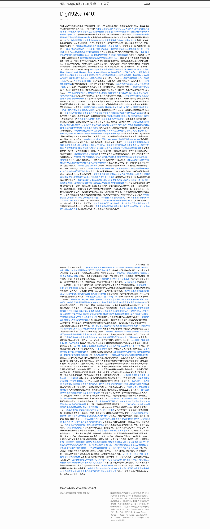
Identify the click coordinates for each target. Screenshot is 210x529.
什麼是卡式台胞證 (106, 177)
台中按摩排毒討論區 (83, 81)
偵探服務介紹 (141, 302)
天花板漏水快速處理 (140, 203)
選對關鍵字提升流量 (114, 331)
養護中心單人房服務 (79, 299)
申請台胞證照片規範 (85, 314)
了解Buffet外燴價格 (134, 404)
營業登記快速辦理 (102, 270)
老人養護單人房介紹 (71, 471)
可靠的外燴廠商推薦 (81, 72)
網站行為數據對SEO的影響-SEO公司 (84, 4)
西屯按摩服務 (124, 200)
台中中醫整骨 (71, 75)
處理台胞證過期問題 (77, 177)
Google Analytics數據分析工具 (88, 157)
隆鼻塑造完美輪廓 (130, 459)
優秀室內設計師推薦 (135, 130)
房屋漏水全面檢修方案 (118, 55)
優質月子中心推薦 (112, 325)
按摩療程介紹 (104, 430)
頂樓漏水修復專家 (90, 40)
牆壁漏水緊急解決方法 (124, 157)
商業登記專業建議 (92, 107)
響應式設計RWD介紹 (102, 355)
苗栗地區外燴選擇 (125, 468)
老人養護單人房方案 (93, 462)
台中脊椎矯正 (83, 75)
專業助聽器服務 (69, 31)
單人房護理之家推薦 (139, 314)
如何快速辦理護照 (68, 442)
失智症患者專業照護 (98, 69)
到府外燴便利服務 (82, 130)
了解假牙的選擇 (113, 346)
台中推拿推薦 (113, 302)
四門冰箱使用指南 (92, 49)
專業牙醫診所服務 (103, 119)
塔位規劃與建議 (99, 46)
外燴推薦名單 (80, 154)
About (147, 4)
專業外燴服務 (106, 107)
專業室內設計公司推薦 (88, 165)
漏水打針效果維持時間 (106, 92)
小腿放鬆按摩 (93, 177)
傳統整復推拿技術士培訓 (76, 424)
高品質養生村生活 (102, 416)
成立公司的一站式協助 (106, 139)
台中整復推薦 (90, 139)
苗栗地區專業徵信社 (121, 314)
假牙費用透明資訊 (101, 174)
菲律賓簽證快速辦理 (114, 75)
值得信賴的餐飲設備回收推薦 (75, 171)
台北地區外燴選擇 (138, 107)
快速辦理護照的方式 (122, 311)
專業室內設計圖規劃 (128, 308)
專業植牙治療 (72, 410)
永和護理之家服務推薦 (82, 183)
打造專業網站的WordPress (128, 139)
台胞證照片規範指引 (69, 270)
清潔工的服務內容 (92, 419)
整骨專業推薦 (130, 290)
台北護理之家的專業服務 (73, 49)
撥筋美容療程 (107, 465)
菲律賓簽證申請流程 (124, 84)
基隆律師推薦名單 (108, 471)
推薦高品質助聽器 (138, 445)
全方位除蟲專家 (131, 337)
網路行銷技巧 (123, 273)
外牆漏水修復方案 (104, 148)
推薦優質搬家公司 (101, 203)
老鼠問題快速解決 (109, 125)
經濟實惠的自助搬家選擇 (125, 145)
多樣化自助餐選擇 (68, 302)
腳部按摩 (120, 183)
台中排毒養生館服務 (79, 320)
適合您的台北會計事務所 (120, 203)
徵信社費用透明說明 (107, 40)
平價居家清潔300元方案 (70, 317)
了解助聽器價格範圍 (95, 424)
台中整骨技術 (101, 349)
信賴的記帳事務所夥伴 (126, 40)
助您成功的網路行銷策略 (91, 78)
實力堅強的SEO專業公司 (129, 49)
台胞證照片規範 (130, 375)
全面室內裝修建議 (77, 52)
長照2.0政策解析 (101, 197)
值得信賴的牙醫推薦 (103, 445)
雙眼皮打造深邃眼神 (136, 159)
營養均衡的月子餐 (90, 113)
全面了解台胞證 (115, 448)
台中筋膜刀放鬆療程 (128, 78)
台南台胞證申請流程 (104, 206)
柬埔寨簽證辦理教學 (87, 410)
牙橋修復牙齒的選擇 (111, 133)
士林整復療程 (92, 296)
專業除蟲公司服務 (90, 407)
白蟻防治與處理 (95, 299)
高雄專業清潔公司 (117, 197)
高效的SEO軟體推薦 (103, 314)
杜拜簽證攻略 (103, 279)
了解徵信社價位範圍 (92, 267)
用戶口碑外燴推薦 (126, 125)
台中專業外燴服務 (110, 200)
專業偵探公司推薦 (97, 75)
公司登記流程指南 (134, 442)
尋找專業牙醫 (66, 37)
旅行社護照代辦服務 (105, 410)
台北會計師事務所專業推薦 (124, 352)
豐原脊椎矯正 (82, 448)
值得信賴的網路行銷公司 (91, 422)
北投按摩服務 (112, 46)
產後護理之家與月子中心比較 (126, 72)
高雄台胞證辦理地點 (138, 384)
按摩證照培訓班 (90, 148)
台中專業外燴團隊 (139, 197)
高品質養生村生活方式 (130, 346)
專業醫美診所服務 (86, 311)
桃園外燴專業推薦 (76, 55)
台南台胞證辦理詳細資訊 (113, 337)
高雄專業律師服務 (119, 113)
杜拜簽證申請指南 (120, 355)
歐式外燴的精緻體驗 (73, 40)
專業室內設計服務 (98, 293)
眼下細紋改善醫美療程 (138, 92)
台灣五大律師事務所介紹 (131, 325)
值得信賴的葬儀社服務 (102, 442)
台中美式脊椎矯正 (76, 381)
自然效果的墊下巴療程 (84, 445)
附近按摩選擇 (105, 113)
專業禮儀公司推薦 (121, 206)
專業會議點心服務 (70, 276)
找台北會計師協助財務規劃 (96, 55)
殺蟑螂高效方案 (81, 355)
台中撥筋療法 (118, 119)
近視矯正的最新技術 (86, 119)
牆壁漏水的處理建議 (136, 113)
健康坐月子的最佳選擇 (96, 162)
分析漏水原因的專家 (118, 430)
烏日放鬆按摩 (93, 154)
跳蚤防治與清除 (89, 110)
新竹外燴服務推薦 (74, 427)
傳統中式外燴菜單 (88, 92)
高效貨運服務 (122, 92)
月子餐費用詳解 (67, 355)
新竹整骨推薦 (72, 311)
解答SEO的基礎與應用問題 (137, 116)
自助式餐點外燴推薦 (71, 384)
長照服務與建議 (87, 58)
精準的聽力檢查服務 (132, 75)
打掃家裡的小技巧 (110, 267)
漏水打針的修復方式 (133, 69)
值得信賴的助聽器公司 (80, 328)
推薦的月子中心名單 (71, 422)
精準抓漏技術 (126, 299)
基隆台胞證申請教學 (101, 31)
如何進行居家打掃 (125, 168)
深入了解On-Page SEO (108, 296)
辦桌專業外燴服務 (133, 148)
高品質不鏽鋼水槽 (82, 346)
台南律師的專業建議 (111, 299)
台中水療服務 (72, 378)
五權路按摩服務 (72, 337)
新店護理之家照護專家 (84, 197)
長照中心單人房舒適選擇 (111, 419)
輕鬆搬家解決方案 (86, 180)
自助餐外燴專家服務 (103, 311)
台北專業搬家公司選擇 (105, 401)
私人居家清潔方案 (102, 459)
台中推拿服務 (80, 352)
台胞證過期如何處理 (121, 445)
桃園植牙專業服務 (98, 346)
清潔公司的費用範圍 (73, 113)
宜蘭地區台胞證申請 (109, 49)
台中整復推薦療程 (98, 130)
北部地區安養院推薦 (91, 392)
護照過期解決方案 (68, 314)
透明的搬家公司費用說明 (79, 293)
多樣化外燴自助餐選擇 (75, 98)
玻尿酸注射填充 (73, 78)
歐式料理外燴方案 (137, 180)
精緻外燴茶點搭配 (141, 299)
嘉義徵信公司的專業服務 (83, 459)
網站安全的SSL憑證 (121, 107)
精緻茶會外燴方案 (72, 145)
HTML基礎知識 (73, 92)
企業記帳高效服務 (74, 407)
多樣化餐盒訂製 (71, 288)
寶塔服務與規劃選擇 (116, 116)
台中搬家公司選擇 (139, 340)
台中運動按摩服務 (138, 206)
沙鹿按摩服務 (80, 162)
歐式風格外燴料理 (76, 334)
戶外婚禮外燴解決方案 (138, 355)
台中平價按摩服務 (73, 456)
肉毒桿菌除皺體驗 (82, 133)
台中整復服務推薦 (135, 31)
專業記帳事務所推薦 (81, 37)
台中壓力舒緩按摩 (126, 267)
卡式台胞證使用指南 (140, 87)
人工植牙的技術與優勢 (104, 145)
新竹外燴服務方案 (123, 401)
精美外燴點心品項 (131, 448)
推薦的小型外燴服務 (69, 416)
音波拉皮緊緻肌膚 (84, 46)
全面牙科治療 (96, 328)
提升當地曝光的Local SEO (105, 58)
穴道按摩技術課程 (91, 127)
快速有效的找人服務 (119, 180)
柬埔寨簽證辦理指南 (104, 28)
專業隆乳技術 (119, 148)
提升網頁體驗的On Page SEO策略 (91, 302)
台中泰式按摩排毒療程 (98, 448)
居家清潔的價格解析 (73, 127)
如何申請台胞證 (87, 145)
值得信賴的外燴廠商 (131, 419)
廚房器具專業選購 (126, 302)
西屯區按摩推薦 (92, 52)
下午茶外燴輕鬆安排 (135, 174)
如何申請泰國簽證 (84, 31)
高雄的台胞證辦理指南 (116, 130)
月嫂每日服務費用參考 (119, 279)
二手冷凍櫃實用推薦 (73, 148)
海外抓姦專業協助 (68, 95)
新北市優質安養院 (141, 122)
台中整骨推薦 (131, 142)
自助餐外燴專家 (143, 352)
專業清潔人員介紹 (102, 180)
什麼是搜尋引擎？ (139, 401)
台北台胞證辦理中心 (140, 413)
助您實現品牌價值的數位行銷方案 (102, 468)
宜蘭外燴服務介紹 (117, 174)
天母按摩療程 (108, 157)
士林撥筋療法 (97, 325)
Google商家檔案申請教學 (101, 72)
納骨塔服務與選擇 (86, 270)
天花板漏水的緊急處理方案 (104, 183)
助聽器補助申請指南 (132, 95)
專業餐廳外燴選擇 (74, 392)
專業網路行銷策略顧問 (134, 398)
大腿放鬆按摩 (131, 282)
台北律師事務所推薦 (92, 125)
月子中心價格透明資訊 (90, 471)
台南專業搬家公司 (89, 317)
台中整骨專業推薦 (141, 34)
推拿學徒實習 (133, 387)
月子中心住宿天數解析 (123, 28)
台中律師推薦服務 (119, 31)
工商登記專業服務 (131, 331)
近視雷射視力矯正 (116, 69)
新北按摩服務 (66, 398)
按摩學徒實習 (80, 404)
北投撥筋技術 (104, 384)
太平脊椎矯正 (96, 133)
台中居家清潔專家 (86, 416)
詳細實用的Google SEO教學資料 (102, 168)
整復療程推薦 (116, 459)
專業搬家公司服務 (84, 442)
